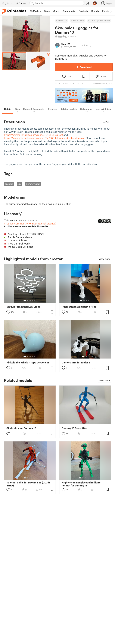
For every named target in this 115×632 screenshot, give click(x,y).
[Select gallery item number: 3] (30, 300)
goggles (9, 183)
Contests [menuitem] (83, 11)
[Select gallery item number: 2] (27, 300)
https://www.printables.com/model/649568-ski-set (33, 134)
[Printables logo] (14, 11)
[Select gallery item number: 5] (34, 300)
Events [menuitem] (105, 11)
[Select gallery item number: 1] (25, 300)
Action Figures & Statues (100, 21)
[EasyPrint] (88, 3)
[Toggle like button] (8, 312)
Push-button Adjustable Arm (79, 306)
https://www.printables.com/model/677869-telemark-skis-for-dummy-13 (45, 137)
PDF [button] (107, 121)
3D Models (62, 21)
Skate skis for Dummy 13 (21, 428)
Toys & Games (78, 21)
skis (19, 183)
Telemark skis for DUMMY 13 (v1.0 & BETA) (28, 484)
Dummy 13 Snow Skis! (75, 428)
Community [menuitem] (69, 11)
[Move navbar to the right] (111, 11)
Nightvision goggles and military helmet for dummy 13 (81, 484)
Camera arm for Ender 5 (76, 362)
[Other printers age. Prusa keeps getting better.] (84, 95)
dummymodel (33, 183)
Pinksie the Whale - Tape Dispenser (27, 362)
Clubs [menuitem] (56, 11)
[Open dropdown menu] (110, 27)
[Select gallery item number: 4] (32, 300)
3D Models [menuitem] (35, 11)
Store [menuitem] (47, 11)
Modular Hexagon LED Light (23, 306)
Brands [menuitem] (95, 11)
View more (104, 258)
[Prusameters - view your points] (95, 3)
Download (85, 67)
